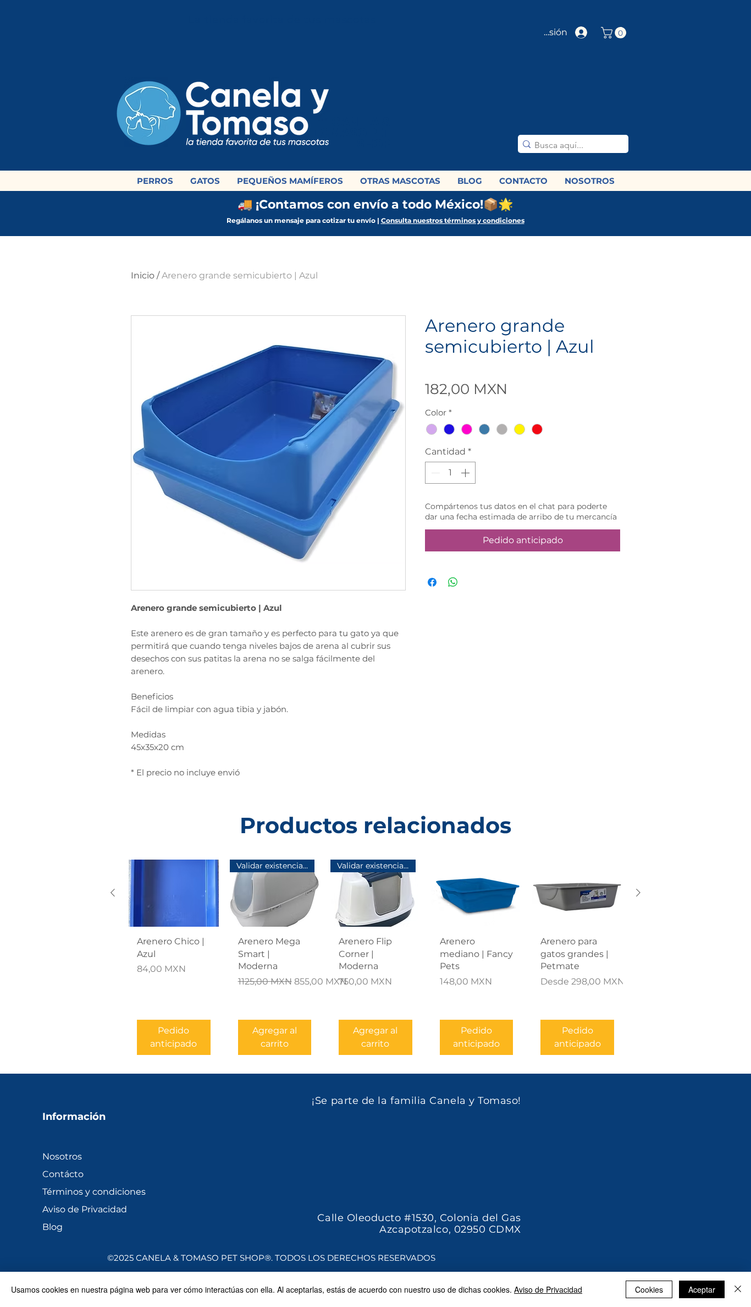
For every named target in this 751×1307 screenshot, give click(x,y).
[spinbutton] (450, 472)
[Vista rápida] (174, 893)
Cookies (649, 1289)
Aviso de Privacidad (548, 1289)
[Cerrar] (737, 1289)
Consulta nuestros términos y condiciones (452, 220)
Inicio (142, 275)
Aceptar (701, 1289)
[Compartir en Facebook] (432, 582)
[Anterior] (112, 892)
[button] (615, 33)
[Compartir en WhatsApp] (453, 582)
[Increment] (466, 472)
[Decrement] (434, 472)
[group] (375, 961)
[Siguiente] (638, 892)
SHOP (373, 143)
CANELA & (361, 121)
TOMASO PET (350, 132)
